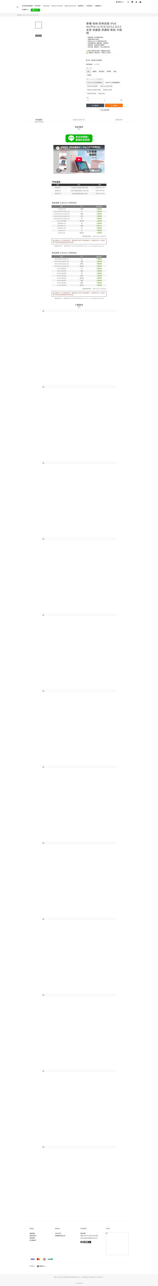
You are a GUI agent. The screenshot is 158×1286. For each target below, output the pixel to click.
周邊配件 (98, 6)
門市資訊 (37, 6)
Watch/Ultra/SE (70, 6)
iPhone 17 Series (57, 6)
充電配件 (25, 9)
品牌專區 (80, 6)
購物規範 (32, 1233)
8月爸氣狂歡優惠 (27, 6)
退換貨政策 (33, 1236)
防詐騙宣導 (33, 1240)
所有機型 (89, 6)
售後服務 (32, 1238)
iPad (28, 15)
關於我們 (82, 1233)
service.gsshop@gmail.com (88, 1238)
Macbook (46, 6)
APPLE (24, 15)
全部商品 (19, 15)
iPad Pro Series (34, 15)
